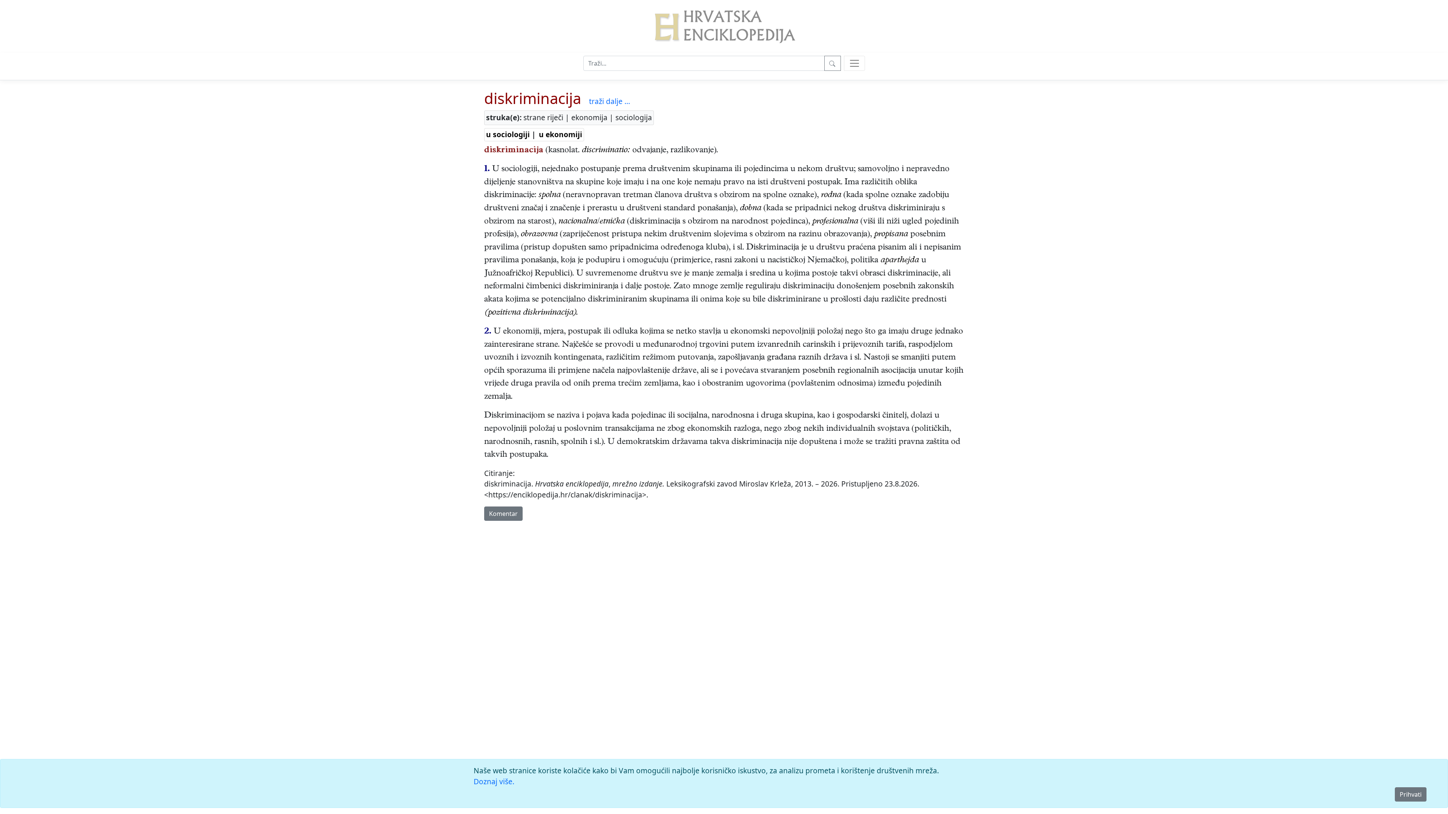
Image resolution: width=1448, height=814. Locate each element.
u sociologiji (508, 134)
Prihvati (1411, 794)
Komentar (503, 514)
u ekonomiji (560, 134)
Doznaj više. (494, 781)
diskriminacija (532, 98)
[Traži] (832, 63)
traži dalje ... (609, 101)
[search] (854, 63)
